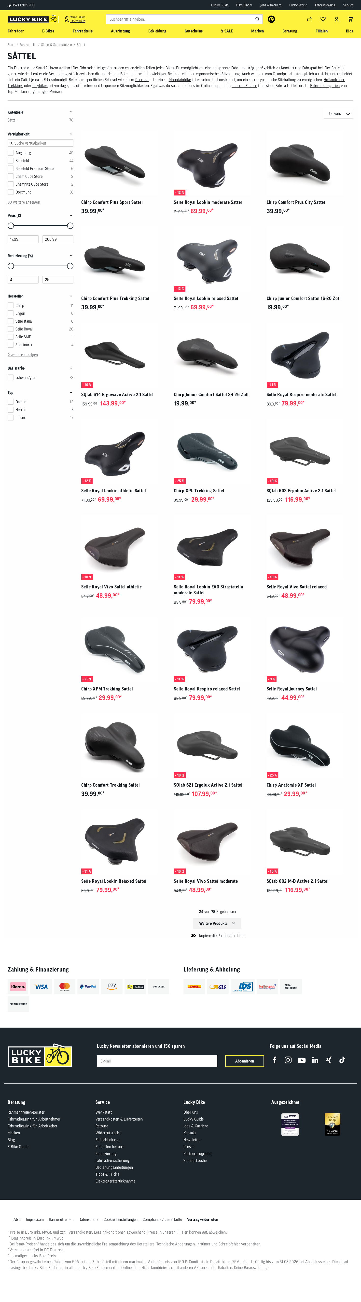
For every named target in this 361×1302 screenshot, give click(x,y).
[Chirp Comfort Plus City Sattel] (310, 162)
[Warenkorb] (350, 19)
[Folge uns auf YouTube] (301, 1060)
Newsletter (192, 1139)
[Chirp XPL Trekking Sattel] (217, 451)
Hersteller (15, 296)
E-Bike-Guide (18, 1146)
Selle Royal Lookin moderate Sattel (208, 202)
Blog (11, 1139)
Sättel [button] (12, 120)
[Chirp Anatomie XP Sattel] (310, 745)
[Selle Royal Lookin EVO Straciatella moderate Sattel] (217, 547)
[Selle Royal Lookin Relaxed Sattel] (124, 841)
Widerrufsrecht (108, 1133)
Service (348, 5)
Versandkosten (80, 1232)
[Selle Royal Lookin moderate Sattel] (217, 162)
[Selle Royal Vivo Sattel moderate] (217, 841)
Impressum (35, 1219)
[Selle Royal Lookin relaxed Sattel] (217, 259)
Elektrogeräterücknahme (115, 1181)
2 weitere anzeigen (23, 355)
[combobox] (184, 19)
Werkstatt (104, 1112)
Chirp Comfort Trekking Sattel (110, 785)
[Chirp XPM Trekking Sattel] (124, 649)
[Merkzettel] (323, 19)
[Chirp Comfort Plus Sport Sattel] (124, 162)
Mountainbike (180, 79)
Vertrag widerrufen (202, 1219)
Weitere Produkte (213, 923)
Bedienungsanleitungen (114, 1167)
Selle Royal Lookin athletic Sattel (113, 490)
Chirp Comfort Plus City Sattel (296, 202)
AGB (17, 1219)
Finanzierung (106, 1153)
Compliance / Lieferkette (162, 1219)
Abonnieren (244, 1061)
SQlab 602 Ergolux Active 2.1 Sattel (301, 490)
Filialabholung (107, 1139)
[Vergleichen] (309, 19)
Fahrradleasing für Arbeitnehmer (34, 1119)
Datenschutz (88, 1219)
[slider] (11, 226)
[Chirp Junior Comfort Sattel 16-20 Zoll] (310, 259)
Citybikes (40, 85)
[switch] (345, 1283)
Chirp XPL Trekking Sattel (199, 490)
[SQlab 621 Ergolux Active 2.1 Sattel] (217, 745)
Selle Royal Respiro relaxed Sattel (207, 688)
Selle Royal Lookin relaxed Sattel (206, 298)
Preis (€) (14, 215)
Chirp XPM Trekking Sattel (107, 688)
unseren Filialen (244, 85)
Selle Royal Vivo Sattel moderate (206, 881)
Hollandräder (334, 79)
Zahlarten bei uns (110, 1146)
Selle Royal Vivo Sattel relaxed (297, 586)
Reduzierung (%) (20, 256)
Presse (188, 1146)
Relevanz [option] (335, 113)
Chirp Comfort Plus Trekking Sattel (115, 298)
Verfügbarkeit (18, 134)
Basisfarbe (16, 368)
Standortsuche (195, 1160)
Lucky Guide (219, 5)
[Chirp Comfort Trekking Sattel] (124, 745)
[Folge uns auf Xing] (328, 1060)
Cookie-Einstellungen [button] (121, 1219)
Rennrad (142, 79)
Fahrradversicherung (112, 1160)
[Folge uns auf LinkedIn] (315, 1060)
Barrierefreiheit (61, 1219)
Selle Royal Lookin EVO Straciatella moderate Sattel (208, 589)
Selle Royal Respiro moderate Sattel (302, 394)
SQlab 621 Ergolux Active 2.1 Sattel (208, 785)
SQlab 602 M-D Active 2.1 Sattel (298, 881)
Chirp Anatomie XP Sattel (291, 785)
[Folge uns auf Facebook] (274, 1060)
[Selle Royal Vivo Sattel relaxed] (310, 547)
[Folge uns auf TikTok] (342, 1060)
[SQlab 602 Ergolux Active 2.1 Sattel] (310, 451)
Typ (10, 392)
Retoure (102, 1126)
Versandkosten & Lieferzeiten (119, 1119)
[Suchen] (258, 19)
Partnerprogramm (197, 1153)
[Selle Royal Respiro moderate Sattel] (310, 355)
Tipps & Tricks (107, 1174)
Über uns (190, 1112)
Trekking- (15, 85)
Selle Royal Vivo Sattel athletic (111, 586)
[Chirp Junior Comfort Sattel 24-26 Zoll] (217, 355)
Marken (14, 1133)
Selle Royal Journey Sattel (292, 688)
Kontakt (189, 1133)
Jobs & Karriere (270, 5)
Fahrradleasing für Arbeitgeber (32, 1126)
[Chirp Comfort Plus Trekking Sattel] (124, 259)
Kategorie (15, 112)
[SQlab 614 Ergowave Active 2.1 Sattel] (124, 355)
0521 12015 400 (23, 5)
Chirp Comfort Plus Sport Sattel (112, 202)
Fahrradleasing (325, 5)
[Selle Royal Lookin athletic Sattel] (124, 451)
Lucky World (298, 5)
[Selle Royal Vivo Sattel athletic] (124, 547)
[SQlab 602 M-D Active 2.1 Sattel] (310, 841)
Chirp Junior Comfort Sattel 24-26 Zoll (211, 394)
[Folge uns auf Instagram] (288, 1060)
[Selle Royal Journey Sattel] (310, 649)
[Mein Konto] (337, 19)
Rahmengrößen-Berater (26, 1112)
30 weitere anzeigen (24, 202)
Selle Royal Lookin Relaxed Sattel (114, 881)
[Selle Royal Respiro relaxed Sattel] (217, 649)
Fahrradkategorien (325, 85)
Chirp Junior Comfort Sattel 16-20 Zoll (304, 298)
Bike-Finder (244, 5)
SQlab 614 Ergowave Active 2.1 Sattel (117, 394)
